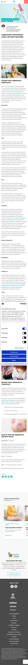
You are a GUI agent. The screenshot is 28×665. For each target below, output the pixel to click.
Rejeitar (14, 360)
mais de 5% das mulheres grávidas (16, 218)
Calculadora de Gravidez (14, 632)
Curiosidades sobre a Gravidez (14, 634)
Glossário (14, 636)
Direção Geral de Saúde (15, 93)
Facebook (12, 586)
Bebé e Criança (14, 620)
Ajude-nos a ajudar (14, 574)
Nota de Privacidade (14, 641)
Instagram (15, 586)
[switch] (22, 333)
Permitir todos (14, 352)
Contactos (14, 629)
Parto (14, 618)
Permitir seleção (14, 356)
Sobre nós (14, 627)
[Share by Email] (6, 477)
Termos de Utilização (14, 639)
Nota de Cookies (14, 643)
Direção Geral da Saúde (7, 400)
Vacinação (14, 623)
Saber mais (8, 535)
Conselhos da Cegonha (14, 625)
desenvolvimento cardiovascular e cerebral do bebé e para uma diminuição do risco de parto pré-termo (13, 285)
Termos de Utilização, (14, 657)
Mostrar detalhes (19, 347)
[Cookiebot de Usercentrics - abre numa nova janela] (20, 304)
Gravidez (14, 616)
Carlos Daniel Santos (12, 26)
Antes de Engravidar (14, 613)
